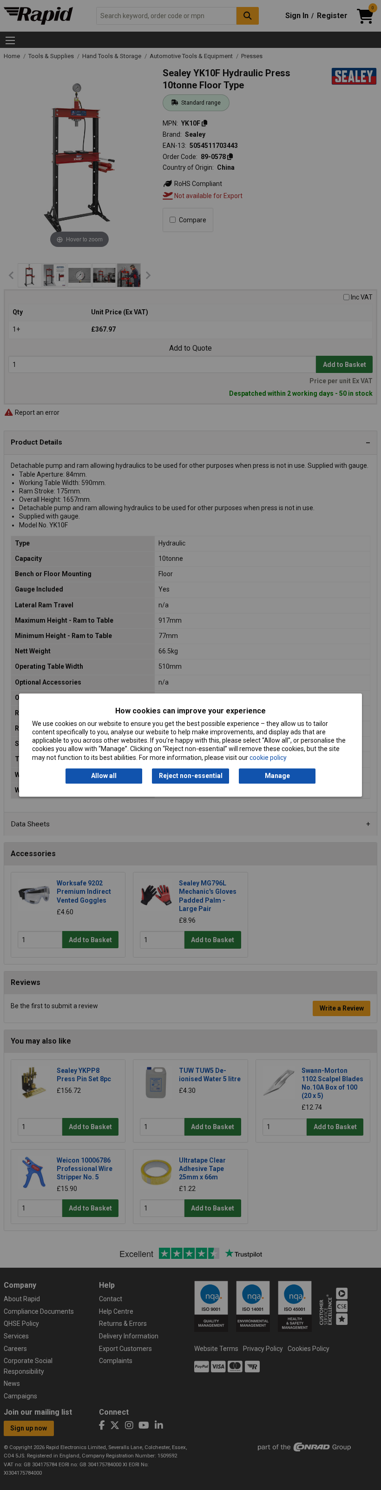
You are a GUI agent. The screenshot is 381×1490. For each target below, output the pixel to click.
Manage (277, 775)
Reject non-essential (191, 775)
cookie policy (268, 757)
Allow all (104, 775)
